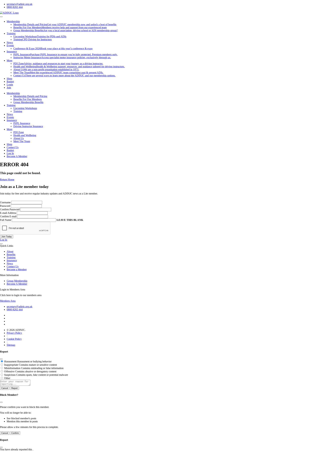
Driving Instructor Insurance (28, 126)
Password (5, 205)
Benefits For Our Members (27, 99)
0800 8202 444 (15, 7)
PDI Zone (18, 132)
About (10, 251)
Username (5, 202)
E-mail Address (8, 212)
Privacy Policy (14, 332)
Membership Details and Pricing (30, 96)
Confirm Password (10, 209)
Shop (9, 78)
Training (11, 33)
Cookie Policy (14, 338)
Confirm (15, 433)
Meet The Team (21, 141)
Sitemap (11, 345)
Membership (13, 21)
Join (9, 87)
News (10, 42)
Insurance (12, 51)
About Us (18, 138)
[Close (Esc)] (1, 359)
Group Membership (17, 280)
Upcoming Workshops (25, 108)
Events (10, 45)
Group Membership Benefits (28, 102)
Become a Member (17, 269)
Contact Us (12, 147)
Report (14, 388)
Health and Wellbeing (24, 135)
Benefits (11, 254)
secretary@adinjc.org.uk (19, 4)
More (9, 60)
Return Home (7, 179)
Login (10, 84)
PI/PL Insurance (21, 123)
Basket (10, 81)
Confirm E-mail (8, 216)
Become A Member (17, 156)
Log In (10, 153)
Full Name (5, 219)
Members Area (8, 300)
